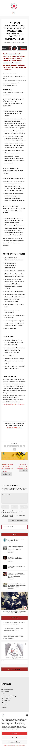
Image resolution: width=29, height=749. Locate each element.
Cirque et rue (5, 691)
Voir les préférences (14, 742)
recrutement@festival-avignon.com (13, 404)
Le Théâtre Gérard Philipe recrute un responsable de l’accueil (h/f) (13, 629)
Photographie (5, 700)
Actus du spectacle (7, 689)
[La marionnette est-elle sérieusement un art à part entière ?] (5, 558)
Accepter (14, 733)
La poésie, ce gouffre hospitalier (16, 566)
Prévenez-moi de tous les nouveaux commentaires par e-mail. (13, 511)
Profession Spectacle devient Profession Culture (15, 539)
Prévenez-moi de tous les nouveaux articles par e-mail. (13, 516)
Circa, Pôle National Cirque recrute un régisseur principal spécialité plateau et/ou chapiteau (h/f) (13, 636)
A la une (4, 687)
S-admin (13, 42)
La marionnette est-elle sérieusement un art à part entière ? (15, 558)
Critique (4, 707)
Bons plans (14, 618)
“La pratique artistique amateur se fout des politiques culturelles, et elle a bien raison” (17, 585)
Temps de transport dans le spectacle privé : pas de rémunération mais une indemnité (15, 549)
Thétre (4, 702)
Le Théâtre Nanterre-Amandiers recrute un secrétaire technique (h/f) (14, 623)
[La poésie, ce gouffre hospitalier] (5, 567)
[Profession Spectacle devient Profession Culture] (5, 540)
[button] (26, 715)
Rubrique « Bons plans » (14, 428)
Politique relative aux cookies (10, 745)
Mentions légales (21, 745)
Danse (3, 693)
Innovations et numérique (9, 696)
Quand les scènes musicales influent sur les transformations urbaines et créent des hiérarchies (16, 575)
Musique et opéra (6, 698)
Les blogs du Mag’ (15, 669)
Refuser (14, 738)
